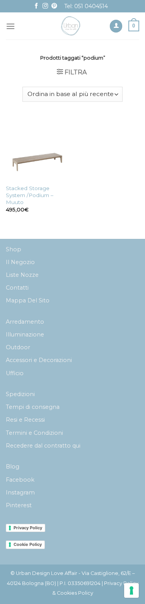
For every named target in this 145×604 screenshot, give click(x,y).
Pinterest (19, 505)
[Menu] (10, 26)
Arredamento (25, 321)
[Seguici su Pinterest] (54, 6)
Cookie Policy (28, 544)
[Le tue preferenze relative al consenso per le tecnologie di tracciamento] (131, 590)
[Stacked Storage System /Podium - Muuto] (37, 148)
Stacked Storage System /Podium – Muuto (29, 195)
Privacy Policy (28, 527)
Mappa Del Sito (27, 300)
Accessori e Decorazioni (39, 360)
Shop (13, 249)
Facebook (20, 479)
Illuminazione (25, 334)
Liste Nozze (22, 274)
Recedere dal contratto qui (43, 445)
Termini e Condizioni (34, 432)
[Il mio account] (116, 26)
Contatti (17, 287)
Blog (12, 466)
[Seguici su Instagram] (45, 6)
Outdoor (18, 347)
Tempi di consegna (33, 406)
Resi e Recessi (25, 419)
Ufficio (15, 373)
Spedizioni (20, 394)
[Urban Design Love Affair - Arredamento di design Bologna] (71, 25)
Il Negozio (20, 262)
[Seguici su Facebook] (36, 6)
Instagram (20, 492)
